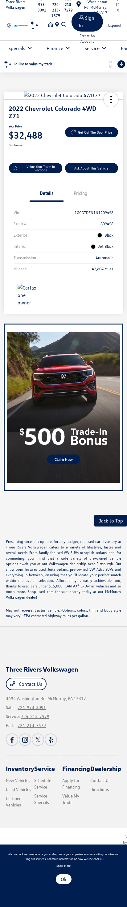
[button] (111, 99)
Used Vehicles (18, 789)
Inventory (20, 768)
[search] (63, 24)
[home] (51, 24)
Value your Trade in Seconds (41, 168)
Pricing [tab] (80, 193)
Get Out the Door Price (95, 132)
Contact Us (30, 684)
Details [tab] (46, 193)
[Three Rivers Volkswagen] (19, 25)
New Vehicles (18, 780)
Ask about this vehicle (91, 168)
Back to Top (110, 521)
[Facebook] (12, 739)
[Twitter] (38, 739)
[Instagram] (25, 739)
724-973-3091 (32, 707)
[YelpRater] (51, 739)
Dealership (105, 768)
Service (44, 768)
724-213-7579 (35, 716)
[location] (58, 24)
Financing (76, 768)
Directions (99, 789)
